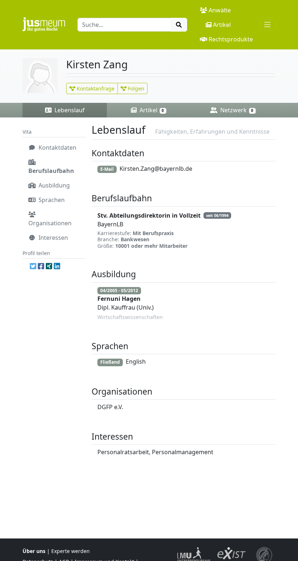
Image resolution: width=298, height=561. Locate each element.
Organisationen (50, 223)
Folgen (135, 88)
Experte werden (70, 551)
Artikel (222, 25)
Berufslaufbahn (51, 171)
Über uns (34, 551)
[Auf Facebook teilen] (41, 266)
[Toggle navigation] (267, 24)
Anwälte (220, 10)
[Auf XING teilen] (49, 266)
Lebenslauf (69, 110)
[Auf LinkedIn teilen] (57, 266)
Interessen (52, 238)
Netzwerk (236, 110)
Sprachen (51, 200)
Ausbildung (53, 185)
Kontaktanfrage (94, 88)
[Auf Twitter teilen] (33, 266)
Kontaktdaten (56, 148)
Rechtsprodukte (231, 39)
